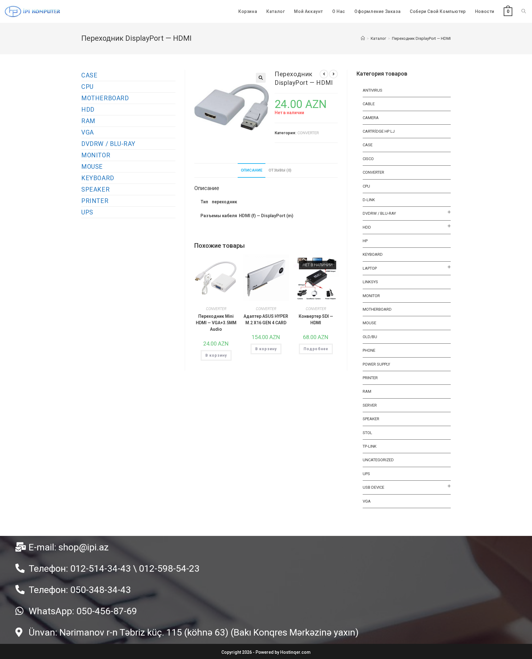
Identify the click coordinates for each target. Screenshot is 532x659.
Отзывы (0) (279, 170)
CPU (87, 86)
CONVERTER (308, 133)
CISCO (368, 158)
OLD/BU (370, 336)
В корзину (216, 355)
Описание (251, 170)
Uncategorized (378, 460)
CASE (89, 75)
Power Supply (376, 364)
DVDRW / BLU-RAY (108, 143)
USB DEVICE (373, 487)
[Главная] (363, 38)
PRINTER (94, 201)
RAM (88, 121)
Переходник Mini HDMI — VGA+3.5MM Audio (216, 323)
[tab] (251, 170)
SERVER (370, 405)
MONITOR (95, 155)
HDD (88, 109)
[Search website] (523, 11)
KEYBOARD (97, 178)
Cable (369, 104)
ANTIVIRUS (372, 90)
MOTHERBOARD (105, 98)
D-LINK (369, 199)
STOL (367, 432)
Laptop (370, 268)
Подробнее (316, 349)
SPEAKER (95, 189)
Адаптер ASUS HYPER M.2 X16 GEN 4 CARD (266, 319)
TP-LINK (370, 446)
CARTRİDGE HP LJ (379, 131)
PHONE (369, 350)
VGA (87, 132)
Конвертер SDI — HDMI (316, 319)
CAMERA (371, 117)
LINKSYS (370, 282)
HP (365, 240)
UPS (87, 212)
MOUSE (92, 166)
